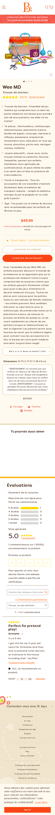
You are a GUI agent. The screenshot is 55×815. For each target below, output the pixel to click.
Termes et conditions (27, 778)
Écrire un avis (36, 97)
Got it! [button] (27, 810)
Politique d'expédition (27, 770)
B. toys (27, 721)
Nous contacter (27, 756)
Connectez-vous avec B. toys (27, 706)
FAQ (27, 752)
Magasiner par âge (27, 729)
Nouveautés (27, 716)
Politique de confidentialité (27, 765)
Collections (27, 725)
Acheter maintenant (27, 258)
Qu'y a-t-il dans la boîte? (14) (27, 351)
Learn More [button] (41, 802)
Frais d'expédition (13, 226)
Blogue (27, 734)
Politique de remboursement (27, 774)
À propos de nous (27, 738)
